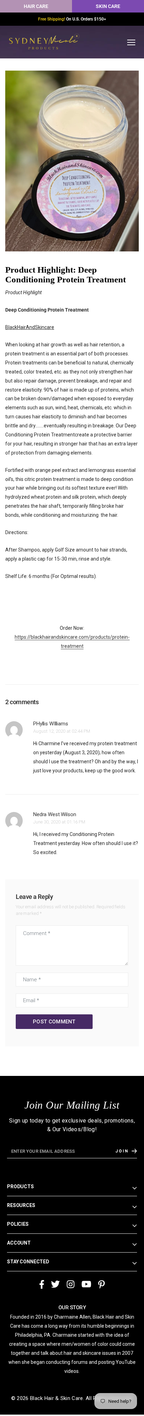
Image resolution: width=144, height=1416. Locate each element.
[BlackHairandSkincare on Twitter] (55, 1282)
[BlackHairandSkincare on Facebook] (41, 1282)
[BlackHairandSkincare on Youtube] (86, 1282)
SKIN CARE (108, 6)
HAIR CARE (36, 6)
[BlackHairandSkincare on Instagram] (70, 1282)
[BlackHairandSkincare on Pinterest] (101, 1282)
